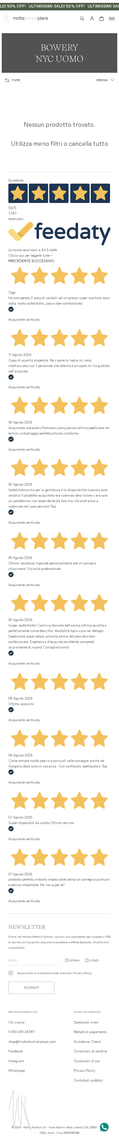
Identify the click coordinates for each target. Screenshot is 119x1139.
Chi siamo (16, 1022)
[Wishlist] (72, 18)
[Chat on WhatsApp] (104, 1127)
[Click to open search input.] (82, 19)
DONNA (74, 960)
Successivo (42, 261)
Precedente (19, 261)
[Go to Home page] (6, 19)
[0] (101, 18)
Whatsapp (16, 1071)
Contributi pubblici (88, 1080)
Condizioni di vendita (90, 1051)
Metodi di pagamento (90, 1032)
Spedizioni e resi (86, 1022)
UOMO (93, 960)
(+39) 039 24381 (21, 1032)
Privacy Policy (82, 973)
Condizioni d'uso (87, 1061)
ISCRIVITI (31, 988)
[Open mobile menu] (111, 19)
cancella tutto (88, 144)
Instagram (16, 1061)
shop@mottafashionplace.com (32, 1042)
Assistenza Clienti (87, 1042)
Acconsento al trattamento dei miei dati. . (54, 973)
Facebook (15, 1051)
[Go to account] (92, 18)
